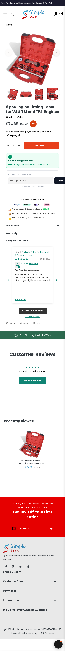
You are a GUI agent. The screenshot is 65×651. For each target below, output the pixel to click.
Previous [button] (8, 52)
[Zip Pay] (37, 204)
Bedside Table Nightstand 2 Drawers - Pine (32, 254)
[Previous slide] (8, 279)
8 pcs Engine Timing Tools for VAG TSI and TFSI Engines (32, 462)
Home (9, 24)
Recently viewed (19, 421)
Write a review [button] (32, 380)
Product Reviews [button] (32, 310)
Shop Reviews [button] (32, 316)
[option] (32, 59)
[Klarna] (47, 204)
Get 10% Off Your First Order (32, 514)
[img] (21, 259)
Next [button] (56, 52)
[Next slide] (56, 279)
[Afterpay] (27, 204)
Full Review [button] (20, 299)
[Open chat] (58, 644)
